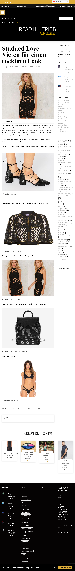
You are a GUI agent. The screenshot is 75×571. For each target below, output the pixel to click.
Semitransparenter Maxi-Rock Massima (11, 455)
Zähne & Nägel (62, 170)
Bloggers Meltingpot (65, 109)
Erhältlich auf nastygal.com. (11, 299)
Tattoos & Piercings (64, 166)
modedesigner (26, 538)
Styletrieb (30, 532)
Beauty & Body (62, 140)
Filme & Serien (63, 181)
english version (62, 518)
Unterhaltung (62, 189)
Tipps (60, 248)
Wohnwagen (62, 257)
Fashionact (25, 522)
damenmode (25, 519)
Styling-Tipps (62, 210)
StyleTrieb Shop (63, 131)
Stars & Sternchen (64, 187)
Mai (17, 67)
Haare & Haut (62, 154)
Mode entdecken (63, 200)
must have (25, 541)
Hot (60, 49)
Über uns (63, 504)
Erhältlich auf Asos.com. (9, 194)
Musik (60, 185)
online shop (25, 509)
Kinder (60, 206)
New (65, 49)
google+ (38, 408)
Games (60, 183)
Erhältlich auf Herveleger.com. (11, 251)
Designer (24, 502)
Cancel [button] (55, 567)
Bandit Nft (12, 523)
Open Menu (2, 12)
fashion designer (27, 528)
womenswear (26, 515)
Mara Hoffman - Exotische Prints (47, 456)
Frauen (37, 67)
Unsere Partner (62, 508)
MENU (8, 2)
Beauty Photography (64, 146)
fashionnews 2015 (27, 551)
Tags (68, 51)
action (60, 253)
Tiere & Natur (62, 241)
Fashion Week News (64, 196)
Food (59, 229)
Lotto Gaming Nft (12, 505)
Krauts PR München (64, 113)
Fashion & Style (27, 67)
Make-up (61, 156)
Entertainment (62, 173)
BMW (60, 111)
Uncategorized (62, 259)
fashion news (26, 499)
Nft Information (12, 495)
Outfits (60, 212)
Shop (23, 554)
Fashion (24, 493)
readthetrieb (25, 512)
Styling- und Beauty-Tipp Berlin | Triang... (28, 455)
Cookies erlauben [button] (65, 567)
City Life (61, 225)
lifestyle (24, 535)
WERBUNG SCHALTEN (63, 489)
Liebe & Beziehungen (65, 235)
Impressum (63, 512)
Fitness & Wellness (64, 150)
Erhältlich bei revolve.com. (10, 401)
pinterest (28, 408)
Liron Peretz (62, 115)
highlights (25, 561)
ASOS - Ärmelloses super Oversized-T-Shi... (65, 465)
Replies (61, 51)
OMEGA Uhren (62, 125)
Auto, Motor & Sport (64, 175)
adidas (60, 107)
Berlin (60, 227)
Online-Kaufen (26, 548)
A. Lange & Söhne (63, 100)
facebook (11, 408)
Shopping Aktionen (63, 246)
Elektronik (61, 179)
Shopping (61, 243)
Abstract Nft (11, 514)
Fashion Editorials (64, 194)
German (58, 1)
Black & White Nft (11, 531)
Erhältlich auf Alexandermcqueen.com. (14, 351)
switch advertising (64, 496)
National (24, 496)
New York (61, 255)
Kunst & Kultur (63, 223)
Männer (60, 208)
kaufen (24, 545)
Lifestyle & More (63, 221)
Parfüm (60, 158)
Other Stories (62, 239)
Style (23, 532)
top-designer (26, 558)
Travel (60, 251)
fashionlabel (25, 525)
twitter (19, 408)
